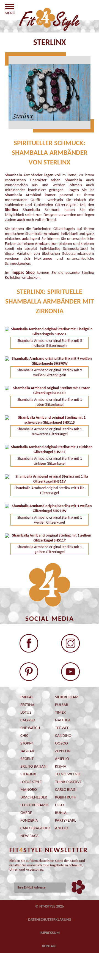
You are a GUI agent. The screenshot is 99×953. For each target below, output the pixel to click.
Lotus (25, 713)
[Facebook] (29, 643)
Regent (27, 759)
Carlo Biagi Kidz (35, 828)
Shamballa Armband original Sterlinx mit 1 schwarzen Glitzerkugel (49, 431)
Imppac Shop (23, 273)
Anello (61, 828)
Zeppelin (63, 751)
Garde (26, 813)
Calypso (27, 720)
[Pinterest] (29, 671)
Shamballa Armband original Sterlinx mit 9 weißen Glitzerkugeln (49, 372)
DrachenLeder (33, 797)
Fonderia (29, 821)
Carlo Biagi (65, 790)
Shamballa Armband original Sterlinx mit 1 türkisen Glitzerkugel (49, 461)
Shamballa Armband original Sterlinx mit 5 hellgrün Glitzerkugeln (49, 343)
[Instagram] (70, 643)
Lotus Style (31, 782)
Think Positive (68, 782)
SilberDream (67, 697)
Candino (63, 736)
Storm (26, 743)
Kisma (60, 767)
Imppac (27, 697)
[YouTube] (70, 671)
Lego (59, 805)
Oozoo (61, 743)
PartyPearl (65, 821)
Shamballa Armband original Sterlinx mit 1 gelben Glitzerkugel (49, 549)
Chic (24, 736)
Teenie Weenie (68, 774)
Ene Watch (30, 728)
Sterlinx (28, 774)
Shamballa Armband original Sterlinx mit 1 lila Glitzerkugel (49, 490)
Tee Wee (62, 728)
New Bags (29, 836)
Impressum (50, 933)
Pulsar (61, 705)
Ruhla (61, 813)
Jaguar (27, 751)
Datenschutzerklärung (49, 920)
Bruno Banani (34, 767)
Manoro (28, 790)
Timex (60, 713)
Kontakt (49, 946)
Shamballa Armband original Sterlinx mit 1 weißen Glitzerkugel (49, 520)
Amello (62, 759)
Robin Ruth (65, 797)
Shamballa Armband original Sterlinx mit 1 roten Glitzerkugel (49, 402)
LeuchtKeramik (34, 805)
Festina (27, 705)
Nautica (63, 720)
